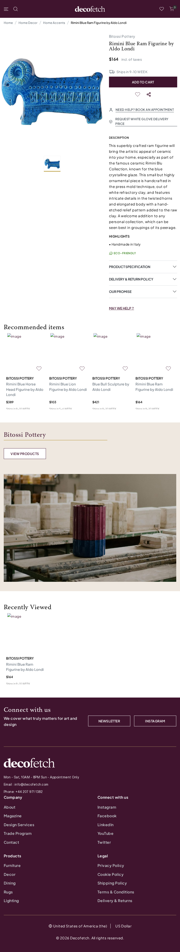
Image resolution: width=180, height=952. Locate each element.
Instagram (107, 807)
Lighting (11, 900)
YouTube (105, 833)
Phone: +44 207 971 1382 (23, 791)
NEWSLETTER (109, 721)
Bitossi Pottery (122, 36)
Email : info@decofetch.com (26, 784)
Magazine (13, 815)
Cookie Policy (111, 874)
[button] (171, 9)
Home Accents (54, 23)
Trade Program (18, 833)
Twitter (104, 842)
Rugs (8, 891)
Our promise (120, 291)
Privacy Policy (111, 865)
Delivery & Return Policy (131, 279)
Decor (9, 874)
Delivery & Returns (115, 900)
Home (8, 23)
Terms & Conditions (116, 891)
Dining (10, 883)
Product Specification (129, 267)
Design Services (19, 824)
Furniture (12, 865)
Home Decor (28, 23)
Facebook (107, 815)
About (9, 807)
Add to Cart (143, 82)
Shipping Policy (112, 883)
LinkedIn (106, 824)
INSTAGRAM (155, 721)
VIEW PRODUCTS (25, 454)
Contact (11, 842)
